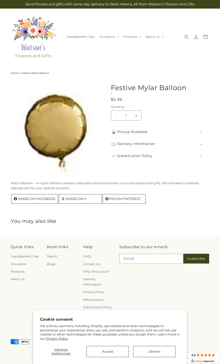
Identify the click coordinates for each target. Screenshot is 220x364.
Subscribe (196, 259)
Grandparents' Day (25, 256)
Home (15, 73)
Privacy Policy (57, 339)
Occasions (18, 264)
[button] (109, 36)
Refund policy (93, 300)
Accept (107, 351)
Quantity (118, 107)
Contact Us (91, 264)
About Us (18, 279)
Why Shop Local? (96, 271)
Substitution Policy (97, 307)
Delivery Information (92, 281)
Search (52, 256)
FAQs (87, 256)
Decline (154, 351)
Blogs (51, 264)
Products (17, 271)
